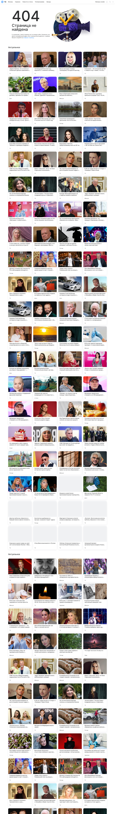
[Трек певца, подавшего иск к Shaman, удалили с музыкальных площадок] (45, 88)
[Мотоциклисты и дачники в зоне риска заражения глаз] (20, 463)
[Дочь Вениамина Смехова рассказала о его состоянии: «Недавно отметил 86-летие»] (95, 263)
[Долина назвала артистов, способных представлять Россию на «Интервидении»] (70, 563)
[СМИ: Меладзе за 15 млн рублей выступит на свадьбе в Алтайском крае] (70, 438)
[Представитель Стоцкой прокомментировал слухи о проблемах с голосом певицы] (20, 488)
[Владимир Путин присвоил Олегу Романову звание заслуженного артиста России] (45, 637)
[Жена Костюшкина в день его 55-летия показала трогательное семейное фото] (45, 213)
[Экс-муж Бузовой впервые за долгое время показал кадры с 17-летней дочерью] (70, 163)
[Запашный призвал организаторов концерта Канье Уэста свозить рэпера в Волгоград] (95, 538)
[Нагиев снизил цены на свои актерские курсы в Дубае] (45, 463)
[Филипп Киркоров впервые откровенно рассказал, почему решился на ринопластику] (95, 463)
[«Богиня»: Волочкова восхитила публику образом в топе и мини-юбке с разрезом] (95, 513)
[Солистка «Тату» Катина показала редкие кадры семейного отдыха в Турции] (45, 413)
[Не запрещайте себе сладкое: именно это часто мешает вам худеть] (20, 438)
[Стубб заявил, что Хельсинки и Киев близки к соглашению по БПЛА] (45, 587)
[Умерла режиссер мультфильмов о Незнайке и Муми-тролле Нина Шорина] (95, 288)
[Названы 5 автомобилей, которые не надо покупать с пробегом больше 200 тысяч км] (70, 288)
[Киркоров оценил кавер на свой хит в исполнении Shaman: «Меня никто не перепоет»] (20, 538)
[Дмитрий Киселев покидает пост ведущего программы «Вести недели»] (45, 238)
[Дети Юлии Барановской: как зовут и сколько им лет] (45, 720)
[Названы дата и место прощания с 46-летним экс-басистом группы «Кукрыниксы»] (95, 138)
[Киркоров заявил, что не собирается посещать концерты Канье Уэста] (95, 637)
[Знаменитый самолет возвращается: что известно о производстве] (45, 388)
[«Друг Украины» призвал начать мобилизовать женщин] (95, 188)
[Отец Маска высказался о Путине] (45, 538)
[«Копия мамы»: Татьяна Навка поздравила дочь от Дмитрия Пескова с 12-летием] (45, 188)
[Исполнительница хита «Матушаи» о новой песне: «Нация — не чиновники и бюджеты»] (20, 213)
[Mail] (2, 2)
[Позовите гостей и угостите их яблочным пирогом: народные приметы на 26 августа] (95, 413)
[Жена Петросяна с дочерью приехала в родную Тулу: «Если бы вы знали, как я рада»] (95, 88)
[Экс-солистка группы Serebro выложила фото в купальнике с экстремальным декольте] (70, 637)
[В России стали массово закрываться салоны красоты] (20, 695)
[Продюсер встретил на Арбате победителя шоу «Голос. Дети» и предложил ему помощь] (20, 113)
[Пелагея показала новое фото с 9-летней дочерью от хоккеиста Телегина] (70, 720)
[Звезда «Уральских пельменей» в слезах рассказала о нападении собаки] (45, 745)
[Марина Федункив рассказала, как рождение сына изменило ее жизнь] (95, 563)
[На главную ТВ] (4, 2)
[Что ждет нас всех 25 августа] (95, 745)
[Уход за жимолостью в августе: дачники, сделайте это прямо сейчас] (20, 88)
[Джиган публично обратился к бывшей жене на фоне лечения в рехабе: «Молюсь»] (20, 513)
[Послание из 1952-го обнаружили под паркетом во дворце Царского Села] (70, 670)
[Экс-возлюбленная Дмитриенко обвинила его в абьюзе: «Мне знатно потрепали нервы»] (70, 213)
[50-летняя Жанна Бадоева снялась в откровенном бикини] (20, 188)
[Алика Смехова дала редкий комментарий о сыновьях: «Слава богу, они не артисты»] (95, 612)
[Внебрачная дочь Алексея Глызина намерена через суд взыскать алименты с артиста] (95, 720)
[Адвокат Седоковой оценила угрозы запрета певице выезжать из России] (45, 438)
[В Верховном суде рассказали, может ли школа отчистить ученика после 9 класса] (20, 612)
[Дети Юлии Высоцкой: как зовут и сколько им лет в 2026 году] (45, 113)
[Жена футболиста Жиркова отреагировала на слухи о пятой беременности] (20, 338)
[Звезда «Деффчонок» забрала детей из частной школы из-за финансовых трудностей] (45, 612)
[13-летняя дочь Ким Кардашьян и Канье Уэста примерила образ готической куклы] (45, 488)
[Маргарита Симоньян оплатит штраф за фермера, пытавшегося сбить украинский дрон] (70, 513)
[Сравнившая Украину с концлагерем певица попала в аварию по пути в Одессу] (95, 670)
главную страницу (29, 37)
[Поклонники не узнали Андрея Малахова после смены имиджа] (70, 338)
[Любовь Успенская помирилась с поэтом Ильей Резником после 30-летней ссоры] (70, 538)
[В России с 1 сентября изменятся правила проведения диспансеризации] (70, 695)
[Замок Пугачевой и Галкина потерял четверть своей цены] (45, 563)
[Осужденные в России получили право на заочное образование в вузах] (70, 463)
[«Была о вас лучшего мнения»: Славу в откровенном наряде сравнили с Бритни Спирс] (95, 363)
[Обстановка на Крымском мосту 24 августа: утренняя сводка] (70, 612)
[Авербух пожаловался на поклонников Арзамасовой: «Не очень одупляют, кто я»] (45, 313)
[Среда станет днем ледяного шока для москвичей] (70, 745)
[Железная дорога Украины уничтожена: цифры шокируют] (20, 563)
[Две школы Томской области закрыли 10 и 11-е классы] (95, 488)
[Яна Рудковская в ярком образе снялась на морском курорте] (70, 413)
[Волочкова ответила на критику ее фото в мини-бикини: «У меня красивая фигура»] (45, 138)
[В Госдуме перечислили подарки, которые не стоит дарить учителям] (45, 288)
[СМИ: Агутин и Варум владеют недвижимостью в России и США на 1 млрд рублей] (20, 163)
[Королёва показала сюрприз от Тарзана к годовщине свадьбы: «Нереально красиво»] (20, 138)
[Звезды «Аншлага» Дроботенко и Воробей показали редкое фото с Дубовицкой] (20, 637)
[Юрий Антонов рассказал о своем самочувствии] (95, 238)
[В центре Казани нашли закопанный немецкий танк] (95, 695)
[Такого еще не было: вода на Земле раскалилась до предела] (45, 338)
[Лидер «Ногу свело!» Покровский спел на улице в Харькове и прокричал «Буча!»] (70, 263)
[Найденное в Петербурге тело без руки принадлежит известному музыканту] (45, 670)
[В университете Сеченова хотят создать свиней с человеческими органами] (70, 770)
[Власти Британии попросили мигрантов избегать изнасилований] (70, 88)
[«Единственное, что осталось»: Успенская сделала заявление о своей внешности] (20, 63)
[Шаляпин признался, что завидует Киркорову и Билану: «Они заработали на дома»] (95, 213)
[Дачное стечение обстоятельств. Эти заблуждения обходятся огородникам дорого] (20, 263)
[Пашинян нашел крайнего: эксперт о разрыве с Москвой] (95, 587)
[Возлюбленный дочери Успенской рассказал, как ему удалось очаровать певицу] (45, 363)
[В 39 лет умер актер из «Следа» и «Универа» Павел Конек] (95, 163)
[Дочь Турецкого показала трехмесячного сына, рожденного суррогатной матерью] (20, 288)
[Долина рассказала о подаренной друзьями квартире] (20, 388)
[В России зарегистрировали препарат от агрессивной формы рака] (95, 338)
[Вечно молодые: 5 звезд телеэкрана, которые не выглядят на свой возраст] (70, 63)
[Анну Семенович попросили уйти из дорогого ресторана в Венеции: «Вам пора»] (20, 670)
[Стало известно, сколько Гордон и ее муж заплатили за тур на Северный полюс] (20, 238)
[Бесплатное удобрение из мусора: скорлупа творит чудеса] (45, 513)
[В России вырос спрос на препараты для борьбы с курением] (20, 745)
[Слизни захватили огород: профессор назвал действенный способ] (20, 587)
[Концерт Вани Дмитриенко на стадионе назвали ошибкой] (70, 188)
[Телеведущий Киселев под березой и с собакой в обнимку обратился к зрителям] (45, 63)
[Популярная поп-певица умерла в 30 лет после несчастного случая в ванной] (45, 695)
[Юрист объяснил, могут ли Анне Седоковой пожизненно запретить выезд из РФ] (45, 163)
